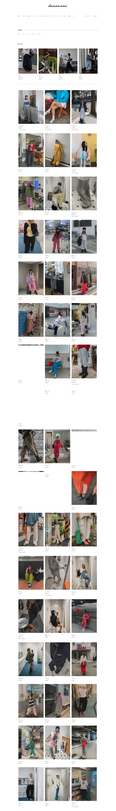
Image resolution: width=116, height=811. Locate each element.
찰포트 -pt (20, 762)
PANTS (19, 34)
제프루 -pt (74, 466)
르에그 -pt (74, 424)
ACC (58, 16)
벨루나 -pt (47, 424)
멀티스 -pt (20, 550)
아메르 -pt (47, 466)
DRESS (46, 16)
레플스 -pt (47, 381)
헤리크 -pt (74, 297)
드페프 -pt (74, 339)
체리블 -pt (20, 678)
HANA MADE (29, 16)
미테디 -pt (74, 592)
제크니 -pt (20, 424)
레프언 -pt (20, 256)
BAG (54, 16)
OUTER (34, 16)
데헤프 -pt (47, 169)
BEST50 (19, 16)
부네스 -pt (74, 507)
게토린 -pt (20, 381)
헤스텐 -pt (20, 507)
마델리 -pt (74, 635)
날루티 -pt (20, 720)
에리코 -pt (47, 213)
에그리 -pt (47, 297)
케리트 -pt (47, 549)
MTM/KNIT (69, 16)
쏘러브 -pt (74, 128)
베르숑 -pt (74, 382)
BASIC (64, 16)
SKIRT (23, 34)
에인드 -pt (74, 805)
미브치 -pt (47, 507)
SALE (74, 16)
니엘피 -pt (74, 549)
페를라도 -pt (47, 635)
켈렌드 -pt (20, 213)
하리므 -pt (61, 77)
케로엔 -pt (47, 762)
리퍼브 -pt (47, 720)
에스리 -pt (20, 169)
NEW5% (23, 16)
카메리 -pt (74, 762)
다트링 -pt (20, 128)
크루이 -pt (41, 77)
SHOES (50, 16)
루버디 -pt (74, 678)
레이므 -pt (47, 339)
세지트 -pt (20, 592)
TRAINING (39, 34)
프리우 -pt (81, 77)
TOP (37, 16)
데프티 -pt (20, 339)
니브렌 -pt (74, 720)
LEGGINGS (33, 34)
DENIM (27, 34)
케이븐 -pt (20, 77)
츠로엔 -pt (47, 803)
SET (61, 16)
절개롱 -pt (74, 214)
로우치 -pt (20, 297)
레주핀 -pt (20, 803)
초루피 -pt (47, 256)
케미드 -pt (74, 256)
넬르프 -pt (47, 128)
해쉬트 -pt (20, 466)
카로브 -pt (47, 678)
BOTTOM (41, 16)
